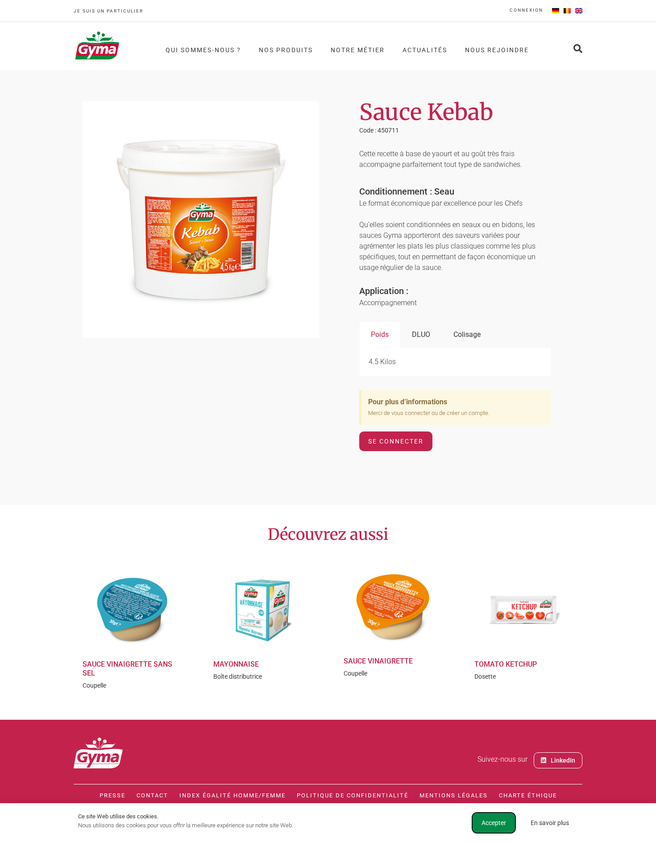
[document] (328, 421)
